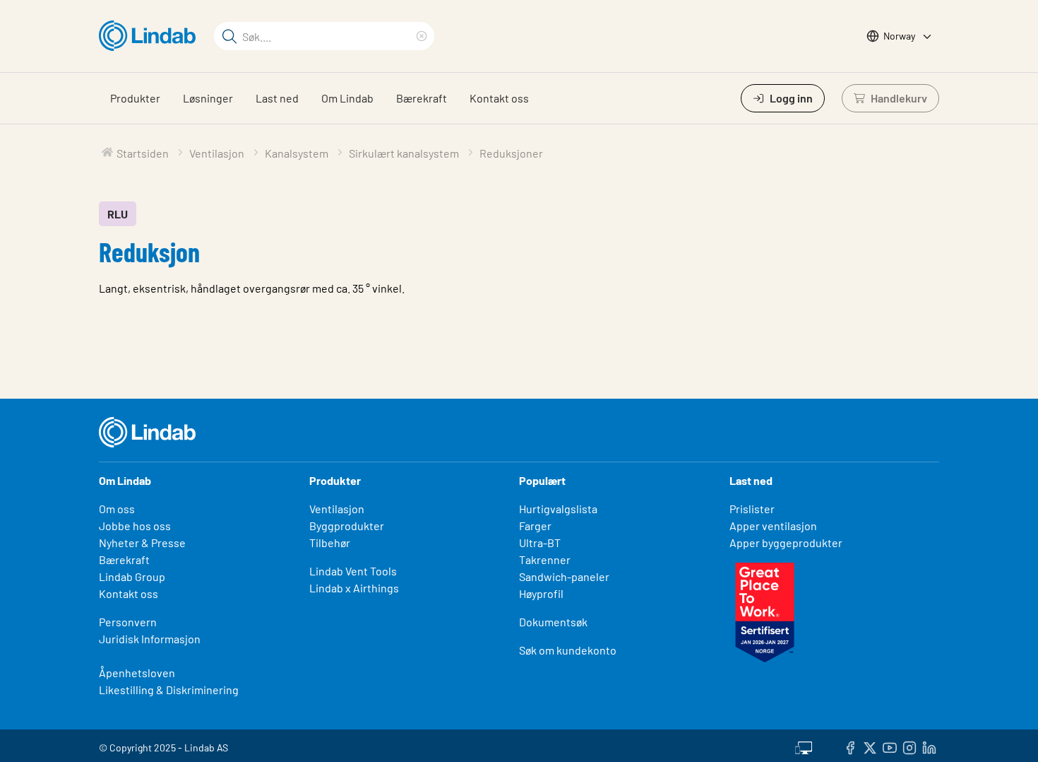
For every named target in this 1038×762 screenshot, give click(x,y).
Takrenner (545, 559)
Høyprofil (541, 593)
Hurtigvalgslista (558, 508)
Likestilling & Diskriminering (169, 689)
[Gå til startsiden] (151, 36)
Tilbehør (329, 542)
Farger (535, 525)
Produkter (135, 98)
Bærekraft (421, 98)
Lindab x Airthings (354, 587)
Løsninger (208, 98)
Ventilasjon (336, 508)
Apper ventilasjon (773, 525)
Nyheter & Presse (142, 542)
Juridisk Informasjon (150, 638)
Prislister (752, 508)
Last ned (277, 98)
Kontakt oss (499, 98)
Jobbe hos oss (135, 525)
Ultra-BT (540, 542)
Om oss (117, 508)
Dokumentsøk (553, 621)
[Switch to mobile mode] (803, 745)
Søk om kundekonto (567, 650)
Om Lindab (347, 98)
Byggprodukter (346, 525)
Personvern (128, 621)
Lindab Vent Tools (353, 571)
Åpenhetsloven (137, 672)
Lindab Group (132, 576)
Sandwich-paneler (564, 576)
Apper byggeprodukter (785, 542)
